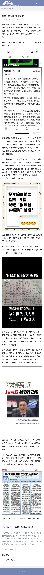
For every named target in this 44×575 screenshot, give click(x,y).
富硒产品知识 (13, 8)
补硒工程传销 (8, 549)
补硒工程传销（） (10, 560)
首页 (4, 8)
